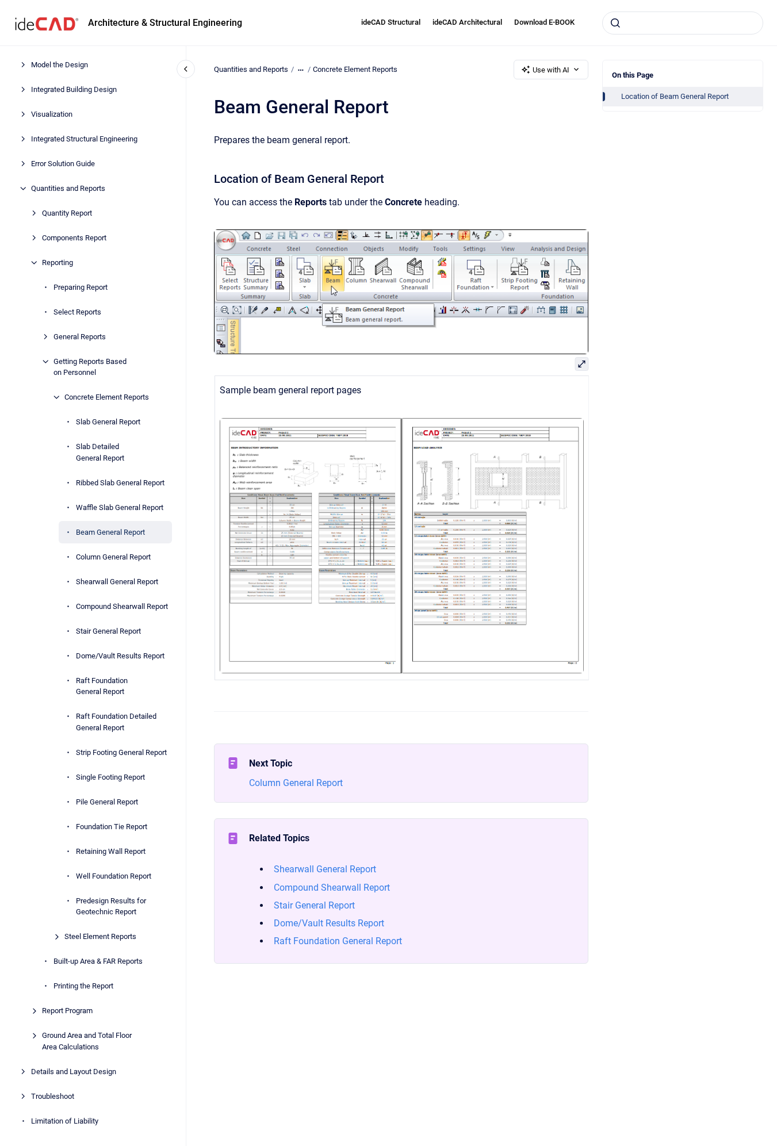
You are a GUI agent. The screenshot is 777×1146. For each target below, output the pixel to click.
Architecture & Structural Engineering (165, 22)
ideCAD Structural (390, 22)
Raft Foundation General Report (102, 686)
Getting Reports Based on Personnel (90, 367)
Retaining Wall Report (111, 851)
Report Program (67, 1010)
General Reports (79, 336)
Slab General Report (108, 421)
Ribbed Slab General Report (120, 482)
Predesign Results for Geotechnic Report (111, 906)
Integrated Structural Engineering (84, 139)
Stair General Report (108, 631)
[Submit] (615, 23)
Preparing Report (80, 287)
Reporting (57, 262)
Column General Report (113, 557)
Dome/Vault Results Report (120, 655)
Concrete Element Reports (106, 397)
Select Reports (77, 312)
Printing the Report (83, 986)
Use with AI (551, 70)
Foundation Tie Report (111, 826)
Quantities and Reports (68, 188)
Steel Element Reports (100, 936)
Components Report (74, 237)
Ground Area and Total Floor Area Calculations (87, 1041)
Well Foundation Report (113, 876)
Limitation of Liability (64, 1121)
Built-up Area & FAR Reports (98, 961)
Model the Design (59, 64)
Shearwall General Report (117, 581)
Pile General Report (107, 802)
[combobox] (683, 23)
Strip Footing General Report (121, 752)
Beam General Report (110, 532)
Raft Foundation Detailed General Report (116, 722)
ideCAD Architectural (467, 22)
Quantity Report (67, 213)
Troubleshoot (52, 1096)
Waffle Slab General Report (119, 507)
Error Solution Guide (63, 163)
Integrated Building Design (74, 89)
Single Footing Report (110, 777)
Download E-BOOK (544, 22)
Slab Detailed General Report (100, 452)
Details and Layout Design (73, 1071)
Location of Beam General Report (675, 96)
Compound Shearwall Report (122, 606)
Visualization (51, 114)
